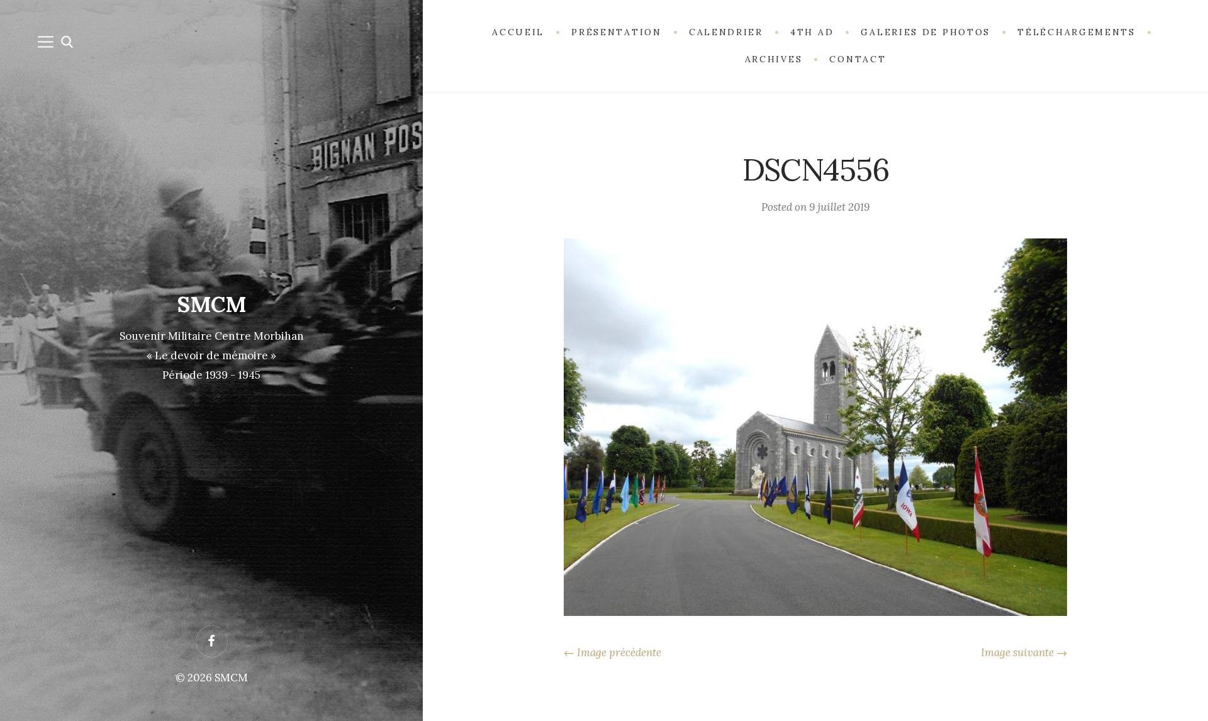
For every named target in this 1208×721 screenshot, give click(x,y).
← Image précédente (612, 652)
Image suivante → (1024, 652)
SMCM (211, 304)
